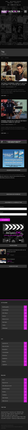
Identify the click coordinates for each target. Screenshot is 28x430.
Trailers (3, 325)
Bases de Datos (5, 346)
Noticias (4, 316)
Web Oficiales (5, 397)
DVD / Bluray (4, 313)
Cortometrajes (5, 310)
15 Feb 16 (12, 262)
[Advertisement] (14, 31)
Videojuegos (4, 328)
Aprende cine (5, 343)
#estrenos (8, 177)
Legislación (4, 364)
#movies (13, 177)
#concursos (22, 176)
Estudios (4, 361)
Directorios (4, 355)
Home (2, 57)
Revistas (4, 391)
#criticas (18, 176)
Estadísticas (4, 358)
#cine (15, 176)
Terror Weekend (11, 259)
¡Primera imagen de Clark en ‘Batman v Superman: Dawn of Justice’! (14, 121)
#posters (2, 176)
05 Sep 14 (3, 86)
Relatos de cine (5, 319)
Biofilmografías (5, 307)
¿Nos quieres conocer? (15, 1)
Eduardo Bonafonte (10, 86)
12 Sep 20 (12, 255)
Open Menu (25, 11)
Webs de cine (5, 401)
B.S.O (8, 253)
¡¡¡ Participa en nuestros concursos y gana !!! (14, 142)
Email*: (1, 212)
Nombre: (2, 206)
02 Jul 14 (2, 124)
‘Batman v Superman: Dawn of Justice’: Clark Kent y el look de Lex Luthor (14, 84)
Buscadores (4, 349)
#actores (11, 176)
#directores (6, 176)
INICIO (7, 1)
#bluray (4, 177)
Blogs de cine (5, 382)
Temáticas (9, 261)
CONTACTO (16, 2)
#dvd (1, 177)
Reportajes (4, 322)
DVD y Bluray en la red (6, 385)
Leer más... (4, 95)
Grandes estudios (6, 388)
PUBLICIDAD (10, 2)
